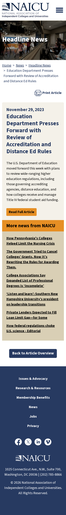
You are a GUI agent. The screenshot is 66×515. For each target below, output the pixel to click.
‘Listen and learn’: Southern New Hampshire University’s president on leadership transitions (32, 299)
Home (6, 65)
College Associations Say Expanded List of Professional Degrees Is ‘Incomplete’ (29, 280)
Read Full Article (21, 212)
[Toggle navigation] (59, 10)
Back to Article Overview (33, 353)
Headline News (40, 65)
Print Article (52, 92)
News (20, 65)
